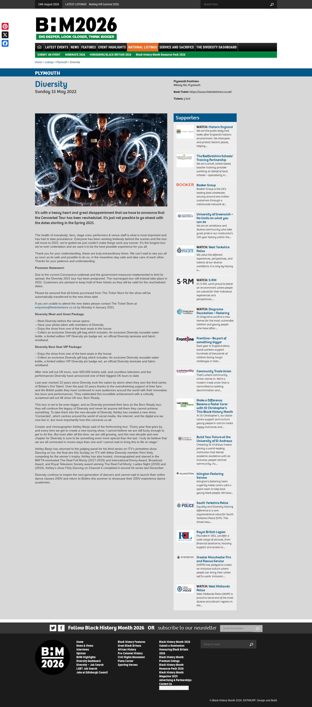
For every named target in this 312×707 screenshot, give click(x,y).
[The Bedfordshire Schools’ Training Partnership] (185, 160)
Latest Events (56, 47)
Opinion (81, 653)
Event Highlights (112, 47)
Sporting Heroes (128, 665)
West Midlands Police (213, 588)
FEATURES (88, 47)
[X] (5, 35)
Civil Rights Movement (131, 657)
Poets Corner (126, 661)
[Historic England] (185, 131)
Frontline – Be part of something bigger (211, 340)
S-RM (212, 280)
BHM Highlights (86, 657)
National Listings (142, 47)
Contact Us (165, 684)
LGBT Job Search (86, 668)
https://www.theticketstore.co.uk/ (211, 92)
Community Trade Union (214, 371)
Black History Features (131, 642)
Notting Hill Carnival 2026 (104, 4)
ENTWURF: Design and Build (260, 700)
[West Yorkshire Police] (185, 250)
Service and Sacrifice (176, 47)
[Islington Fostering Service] (185, 474)
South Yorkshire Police (212, 503)
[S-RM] (185, 281)
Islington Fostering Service (210, 475)
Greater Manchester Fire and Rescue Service (214, 559)
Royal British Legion (211, 532)
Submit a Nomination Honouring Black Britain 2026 (173, 649)
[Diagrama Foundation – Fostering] (185, 311)
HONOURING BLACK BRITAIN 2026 (110, 54)
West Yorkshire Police (213, 249)
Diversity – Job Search (90, 665)
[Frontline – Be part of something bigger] (185, 339)
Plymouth (61, 62)
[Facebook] (5, 43)
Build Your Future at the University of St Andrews (214, 439)
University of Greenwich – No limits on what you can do (215, 218)
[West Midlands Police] (185, 588)
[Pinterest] (5, 26)
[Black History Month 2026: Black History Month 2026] (76, 28)
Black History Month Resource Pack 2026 (160, 54)
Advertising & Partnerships (175, 680)
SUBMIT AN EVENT (48, 54)
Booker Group (206, 185)
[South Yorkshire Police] (185, 505)
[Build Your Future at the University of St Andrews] (185, 439)
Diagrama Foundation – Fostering (213, 311)
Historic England (221, 127)
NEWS (75, 47)
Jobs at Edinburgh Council (92, 672)
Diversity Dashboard (88, 661)
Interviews (82, 649)
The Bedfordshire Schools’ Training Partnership (215, 158)
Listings (49, 62)
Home (38, 62)
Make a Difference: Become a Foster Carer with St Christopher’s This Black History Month (215, 406)
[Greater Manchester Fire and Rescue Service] (185, 557)
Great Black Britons (129, 645)
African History (127, 649)
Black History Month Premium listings (171, 659)
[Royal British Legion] (185, 536)
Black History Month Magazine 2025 (171, 674)
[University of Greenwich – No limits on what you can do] (185, 216)
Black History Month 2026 (174, 642)
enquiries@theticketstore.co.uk (55, 307)
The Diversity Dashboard (216, 47)
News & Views (84, 645)
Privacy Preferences (173, 688)
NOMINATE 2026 (75, 54)
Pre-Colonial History (130, 653)
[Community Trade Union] (185, 372)
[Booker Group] (185, 184)
